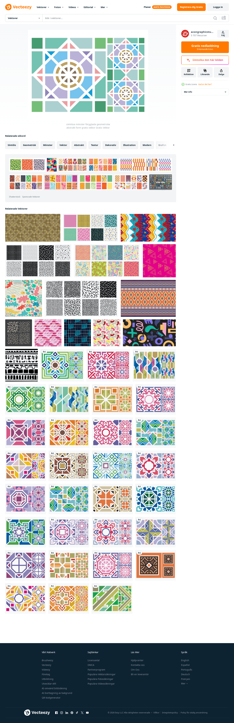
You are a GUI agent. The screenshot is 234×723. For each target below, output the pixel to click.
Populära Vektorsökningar (101, 674)
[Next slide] (171, 145)
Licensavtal (94, 660)
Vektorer (41, 7)
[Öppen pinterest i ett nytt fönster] (72, 712)
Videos (72, 7)
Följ (223, 35)
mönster (47, 145)
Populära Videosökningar (101, 683)
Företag (46, 674)
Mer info (188, 92)
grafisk (162, 145)
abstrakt (79, 145)
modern (147, 145)
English (185, 660)
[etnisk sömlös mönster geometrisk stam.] (148, 298)
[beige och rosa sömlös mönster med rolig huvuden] (106, 332)
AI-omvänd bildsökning (54, 688)
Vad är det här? (205, 84)
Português (186, 669)
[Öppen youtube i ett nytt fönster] (87, 712)
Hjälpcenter (137, 660)
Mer (103, 7)
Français (185, 678)
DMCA (91, 664)
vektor (63, 145)
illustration (129, 145)
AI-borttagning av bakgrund (57, 692)
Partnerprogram (96, 669)
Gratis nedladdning (205, 47)
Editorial (88, 7)
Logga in (218, 7)
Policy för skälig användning (194, 712)
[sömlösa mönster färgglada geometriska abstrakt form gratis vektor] (62, 365)
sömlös (12, 145)
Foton (57, 7)
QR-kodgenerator (51, 697)
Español (185, 664)
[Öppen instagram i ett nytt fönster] (61, 712)
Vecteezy (46, 664)
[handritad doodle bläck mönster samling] (18, 332)
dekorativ (110, 145)
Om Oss (135, 669)
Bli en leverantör (140, 674)
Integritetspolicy (170, 712)
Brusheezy (47, 660)
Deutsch (185, 674)
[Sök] (215, 18)
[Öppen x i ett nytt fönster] (82, 712)
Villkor (156, 712)
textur (94, 145)
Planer (147, 7)
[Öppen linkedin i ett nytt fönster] (66, 712)
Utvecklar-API (49, 683)
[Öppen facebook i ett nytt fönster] (56, 712)
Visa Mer (160, 182)
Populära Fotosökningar (100, 678)
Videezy (46, 669)
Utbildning (47, 678)
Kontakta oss (138, 664)
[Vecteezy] (18, 7)
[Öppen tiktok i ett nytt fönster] (77, 712)
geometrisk (29, 145)
